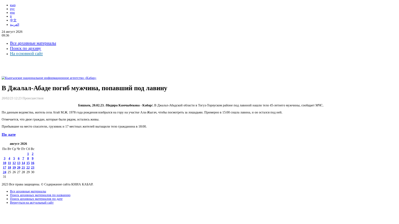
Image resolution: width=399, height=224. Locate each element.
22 (28, 167)
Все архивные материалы (33, 43)
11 (9, 163)
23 (32, 167)
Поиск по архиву (25, 48)
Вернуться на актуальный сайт (32, 202)
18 (9, 167)
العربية (14, 24)
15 (28, 163)
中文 (13, 20)
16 (32, 163)
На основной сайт (26, 53)
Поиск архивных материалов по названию (40, 195)
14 (23, 163)
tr (11, 16)
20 (18, 167)
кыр (13, 5)
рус (12, 9)
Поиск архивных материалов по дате (36, 199)
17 (4, 167)
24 (4, 172)
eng (12, 12)
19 (14, 167)
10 (4, 163)
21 (23, 167)
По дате (9, 134)
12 (14, 163)
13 (18, 163)
